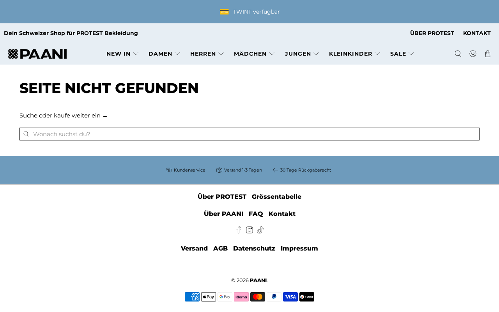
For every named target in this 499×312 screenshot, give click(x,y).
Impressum (299, 248)
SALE (398, 53)
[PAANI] (37, 54)
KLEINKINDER (350, 53)
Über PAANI (223, 213)
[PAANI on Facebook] (238, 231)
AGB (220, 248)
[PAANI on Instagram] (249, 231)
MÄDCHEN (250, 53)
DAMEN (160, 53)
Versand (194, 248)
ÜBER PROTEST (432, 33)
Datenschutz (254, 248)
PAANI (258, 280)
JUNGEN (298, 53)
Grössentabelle (276, 196)
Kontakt (282, 213)
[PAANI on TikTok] (260, 231)
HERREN (203, 53)
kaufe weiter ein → (81, 115)
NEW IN (118, 53)
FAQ (256, 213)
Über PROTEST (222, 196)
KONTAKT (477, 33)
